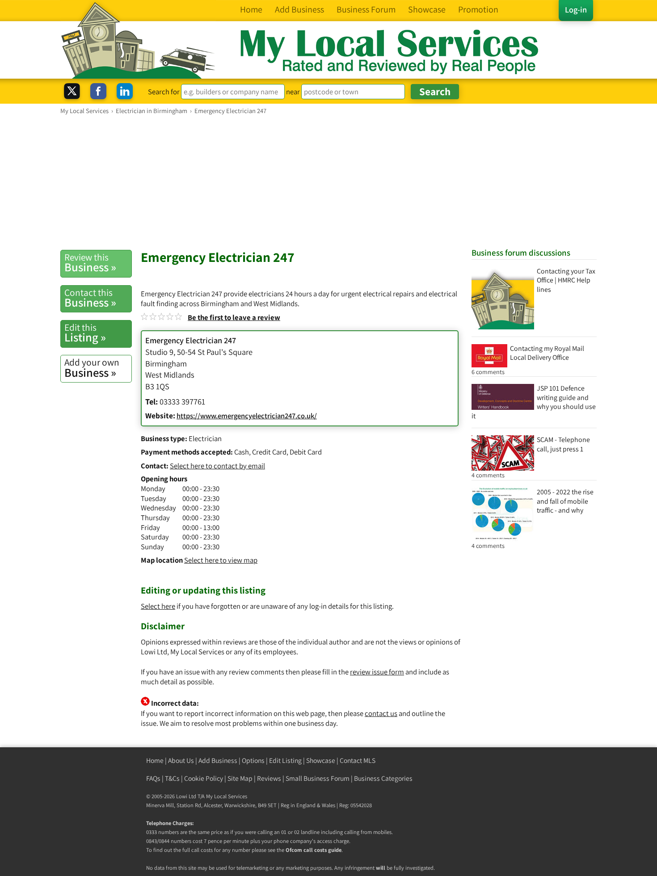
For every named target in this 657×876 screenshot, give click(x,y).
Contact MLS (357, 760)
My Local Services (226, 796)
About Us (181, 760)
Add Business (217, 760)
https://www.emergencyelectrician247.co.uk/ (247, 416)
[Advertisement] (328, 181)
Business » (90, 263)
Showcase (320, 760)
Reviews (269, 778)
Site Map (240, 778)
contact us (381, 713)
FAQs (153, 778)
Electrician (205, 438)
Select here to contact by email (217, 466)
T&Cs (172, 778)
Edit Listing (285, 760)
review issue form (377, 672)
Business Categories (383, 778)
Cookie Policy (203, 778)
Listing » (85, 333)
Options (253, 760)
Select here (158, 606)
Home (155, 760)
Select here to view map (220, 560)
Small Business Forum (318, 778)
